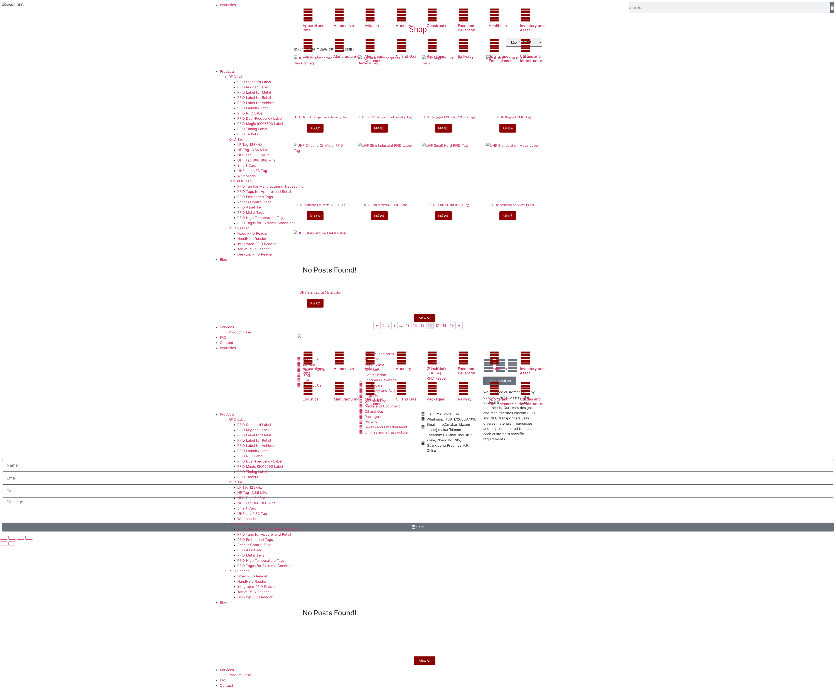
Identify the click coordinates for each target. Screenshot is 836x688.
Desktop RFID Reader (255, 597)
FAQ (223, 680)
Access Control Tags (254, 545)
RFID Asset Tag (249, 550)
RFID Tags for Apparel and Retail (264, 534)
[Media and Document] (370, 45)
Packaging (436, 56)
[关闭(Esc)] (29, 538)
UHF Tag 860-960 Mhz (256, 503)
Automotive (344, 26)
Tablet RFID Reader (253, 592)
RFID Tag (236, 482)
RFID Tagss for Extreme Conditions (266, 566)
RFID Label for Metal (254, 435)
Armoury (403, 26)
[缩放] (3, 538)
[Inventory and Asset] (525, 15)
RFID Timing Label (252, 471)
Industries (228, 348)
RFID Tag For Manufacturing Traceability (270, 529)
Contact (226, 685)
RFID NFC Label (250, 456)
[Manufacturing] (339, 45)
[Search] (832, 7)
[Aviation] (370, 15)
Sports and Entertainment (501, 58)
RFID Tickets (247, 477)
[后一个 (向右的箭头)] (12, 543)
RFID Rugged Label (253, 430)
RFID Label (237, 419)
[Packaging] (432, 45)
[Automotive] (339, 15)
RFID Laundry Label (253, 451)
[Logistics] (308, 45)
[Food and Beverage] (463, 15)
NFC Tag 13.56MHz (253, 498)
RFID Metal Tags (250, 555)
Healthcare (498, 26)
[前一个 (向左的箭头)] (3, 543)
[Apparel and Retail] (308, 15)
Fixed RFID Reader (252, 576)
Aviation (372, 26)
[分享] (20, 538)
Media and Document (374, 58)
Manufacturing (347, 56)
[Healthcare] (494, 15)
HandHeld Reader (251, 581)
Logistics (311, 56)
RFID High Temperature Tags (261, 560)
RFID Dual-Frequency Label (259, 461)
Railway (465, 56)
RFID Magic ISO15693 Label (260, 466)
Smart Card (246, 508)
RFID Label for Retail (254, 440)
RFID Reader (239, 571)
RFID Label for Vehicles (256, 445)
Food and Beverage (466, 28)
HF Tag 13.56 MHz (252, 492)
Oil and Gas (406, 56)
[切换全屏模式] (12, 538)
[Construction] (432, 15)
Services (227, 670)
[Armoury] (401, 15)
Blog (223, 602)
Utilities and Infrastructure (532, 58)
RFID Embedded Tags (255, 539)
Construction (438, 26)
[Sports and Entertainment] (494, 45)
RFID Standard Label (254, 424)
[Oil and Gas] (401, 45)
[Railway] (463, 45)
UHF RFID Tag (240, 524)
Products (227, 414)
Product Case (240, 675)
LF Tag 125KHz (249, 487)
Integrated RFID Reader (256, 586)
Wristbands (246, 518)
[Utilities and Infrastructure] (525, 45)
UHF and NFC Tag (252, 513)
